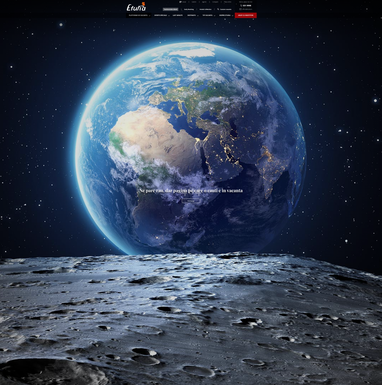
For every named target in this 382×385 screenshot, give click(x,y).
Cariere (194, 2)
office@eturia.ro (247, 9)
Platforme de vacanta (138, 15)
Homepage (191, 201)
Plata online (227, 2)
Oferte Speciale (160, 15)
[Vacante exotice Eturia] (136, 6)
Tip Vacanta (207, 15)
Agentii (204, 2)
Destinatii (192, 15)
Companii (215, 2)
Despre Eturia (224, 15)
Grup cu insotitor (245, 15)
